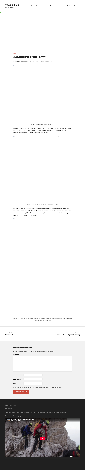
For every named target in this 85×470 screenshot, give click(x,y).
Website (15, 383)
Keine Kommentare (46, 61)
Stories (37, 5)
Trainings (76, 5)
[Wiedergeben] (7, 458)
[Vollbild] (78, 458)
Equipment (56, 5)
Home (32, 5)
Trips (43, 5)
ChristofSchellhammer (21, 61)
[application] (42, 438)
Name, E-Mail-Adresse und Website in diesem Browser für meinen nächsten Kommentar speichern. (38, 387)
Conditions (69, 5)
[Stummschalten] (75, 458)
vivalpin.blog (12, 4)
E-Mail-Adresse (17, 379)
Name (15, 375)
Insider (62, 5)
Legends (49, 5)
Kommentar (16, 354)
